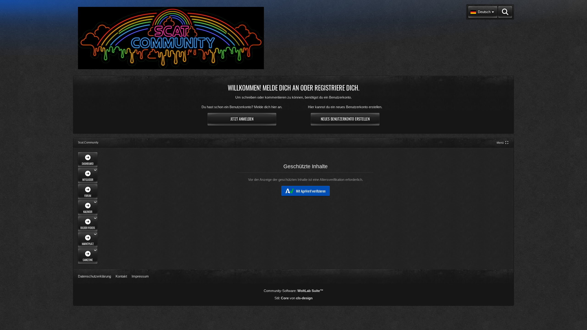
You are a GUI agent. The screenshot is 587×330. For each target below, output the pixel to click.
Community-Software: (293, 291)
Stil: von (293, 298)
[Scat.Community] (171, 38)
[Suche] (505, 12)
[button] (482, 12)
